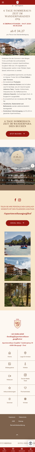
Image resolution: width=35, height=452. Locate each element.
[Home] (17, 324)
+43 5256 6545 (17, 334)
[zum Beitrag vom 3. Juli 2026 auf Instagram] (17, 295)
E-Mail (13, 451)
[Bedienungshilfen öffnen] (30, 443)
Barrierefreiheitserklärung (17, 425)
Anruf (4, 451)
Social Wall (15, 223)
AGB (13, 421)
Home (17, 2)
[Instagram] (19, 199)
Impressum (12, 417)
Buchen (30, 451)
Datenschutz (22, 417)
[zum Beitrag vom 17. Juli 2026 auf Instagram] (17, 269)
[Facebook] (15, 199)
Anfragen (22, 451)
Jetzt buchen (16, 134)
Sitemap (20, 421)
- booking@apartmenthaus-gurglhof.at (17, 338)
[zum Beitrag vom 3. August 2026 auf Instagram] (17, 243)
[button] (3, 2)
